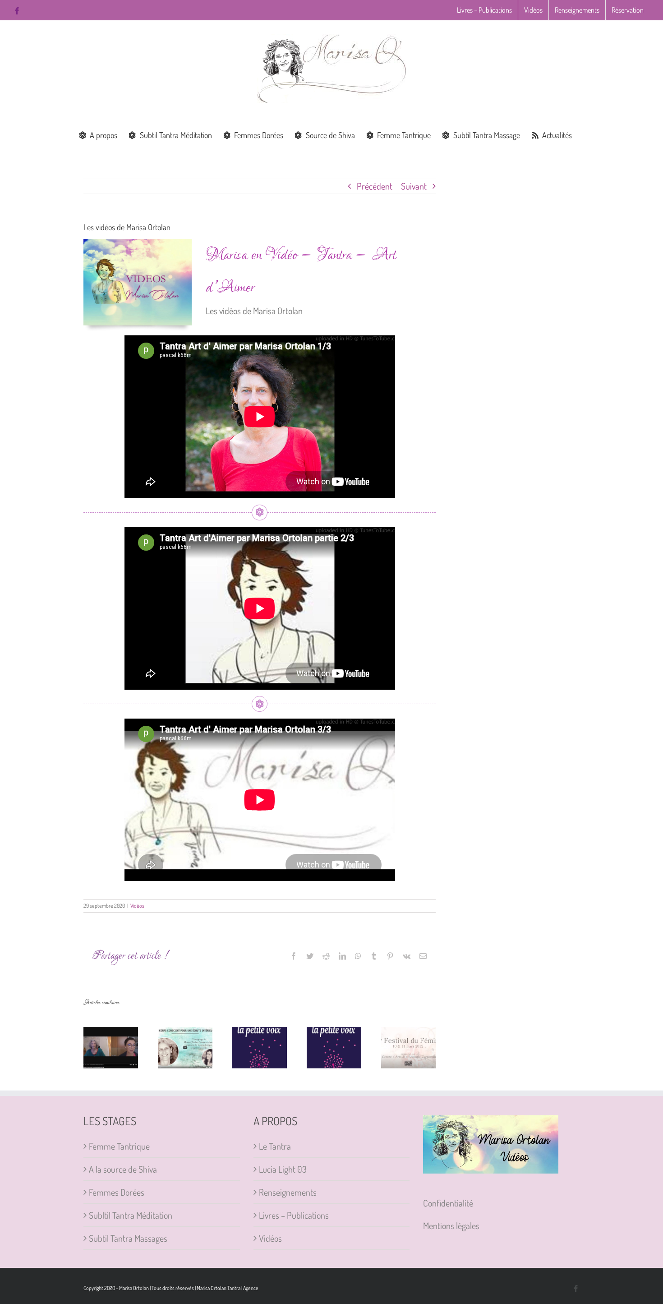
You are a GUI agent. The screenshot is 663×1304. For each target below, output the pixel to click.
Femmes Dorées (116, 1192)
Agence (250, 1288)
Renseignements (288, 1192)
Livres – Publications (294, 1215)
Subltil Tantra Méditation (130, 1215)
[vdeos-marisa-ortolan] (137, 243)
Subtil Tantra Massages (128, 1238)
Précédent (374, 186)
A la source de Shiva (123, 1169)
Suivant (414, 186)
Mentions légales (451, 1225)
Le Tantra (275, 1146)
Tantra (233, 1288)
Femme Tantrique (119, 1146)
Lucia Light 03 (283, 1169)
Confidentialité (448, 1203)
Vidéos (137, 905)
